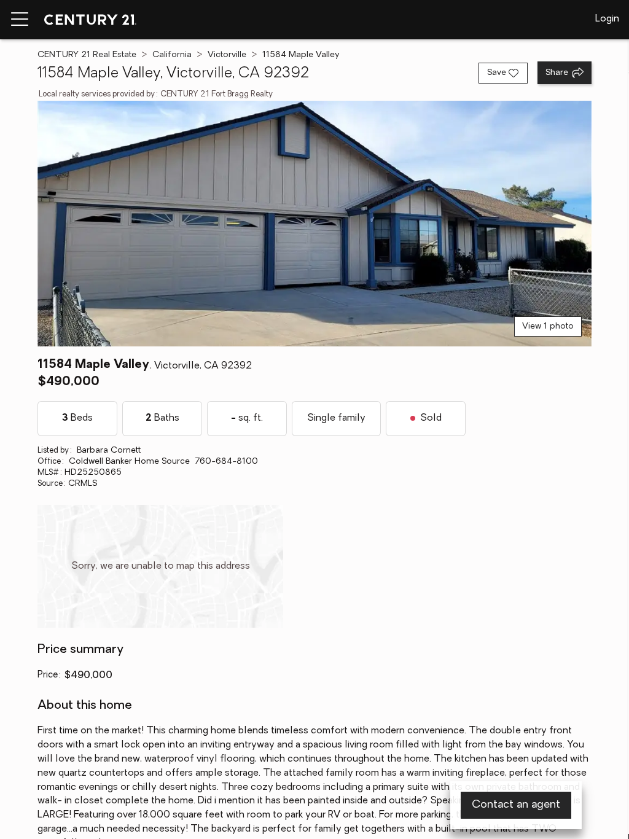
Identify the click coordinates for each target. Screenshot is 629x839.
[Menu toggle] (19, 19)
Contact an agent (516, 805)
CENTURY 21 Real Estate (86, 55)
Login (607, 19)
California (172, 55)
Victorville (227, 55)
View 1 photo (548, 326)
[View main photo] (314, 223)
